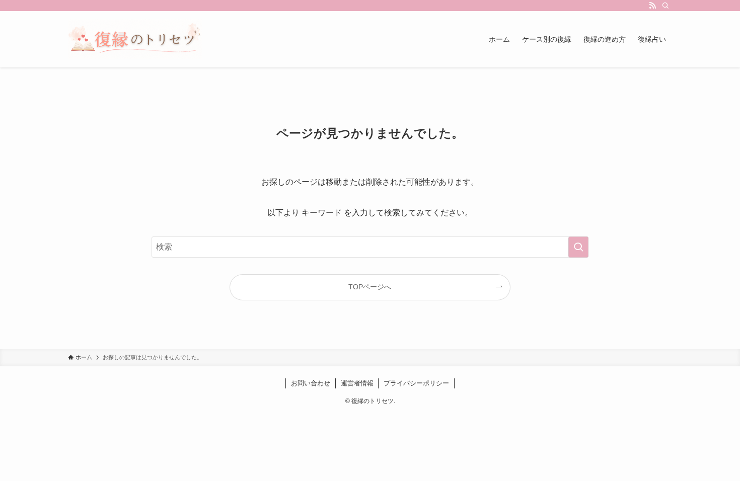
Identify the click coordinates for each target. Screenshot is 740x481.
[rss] (652, 5)
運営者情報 (357, 383)
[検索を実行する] (578, 247)
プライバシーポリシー (416, 383)
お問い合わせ (310, 383)
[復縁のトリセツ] (135, 39)
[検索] (665, 5)
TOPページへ (369, 287)
